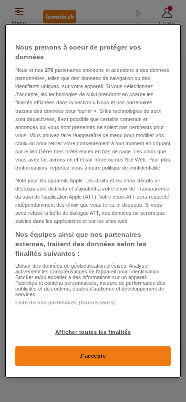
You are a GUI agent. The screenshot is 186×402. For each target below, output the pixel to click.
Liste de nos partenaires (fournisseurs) (65, 302)
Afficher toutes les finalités (93, 331)
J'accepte (93, 356)
